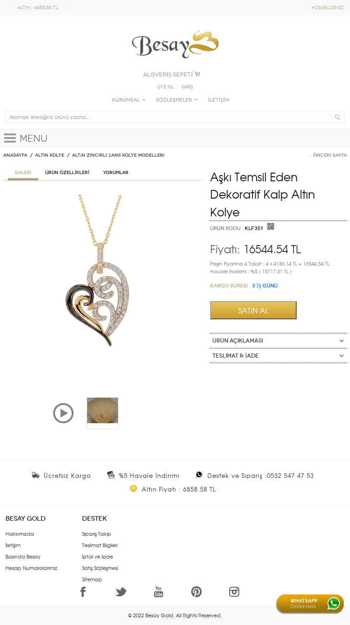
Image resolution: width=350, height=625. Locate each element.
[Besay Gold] (175, 28)
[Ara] (336, 117)
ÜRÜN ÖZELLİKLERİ (67, 172)
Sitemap (92, 579)
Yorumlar (116, 172)
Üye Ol (165, 87)
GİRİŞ (187, 87)
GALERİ (23, 172)
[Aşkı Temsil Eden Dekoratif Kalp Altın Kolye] (102, 198)
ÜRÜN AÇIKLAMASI (237, 341)
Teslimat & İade (235, 356)
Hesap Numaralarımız (31, 567)
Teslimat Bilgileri (100, 544)
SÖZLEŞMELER (174, 100)
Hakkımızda (19, 533)
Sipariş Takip (96, 533)
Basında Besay (23, 556)
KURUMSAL (126, 100)
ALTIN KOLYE (49, 155)
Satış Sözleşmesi (100, 567)
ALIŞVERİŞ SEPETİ (168, 74)
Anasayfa (15, 155)
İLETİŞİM (218, 100)
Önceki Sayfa (330, 155)
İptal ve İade (97, 556)
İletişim (13, 544)
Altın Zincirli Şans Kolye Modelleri (118, 155)
